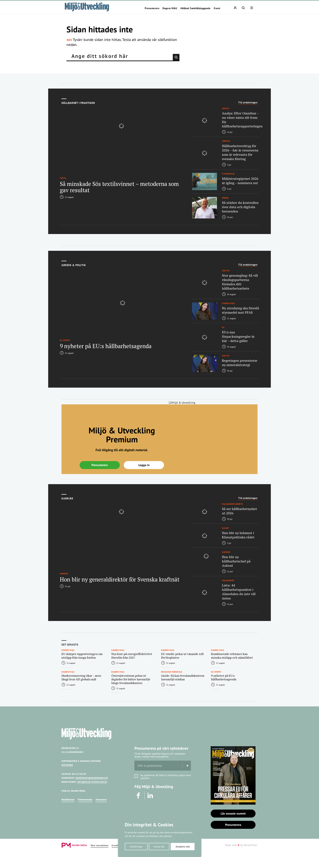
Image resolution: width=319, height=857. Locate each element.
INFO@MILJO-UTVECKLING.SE (92, 782)
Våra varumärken (99, 845)
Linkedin (150, 795)
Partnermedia (85, 799)
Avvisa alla (159, 846)
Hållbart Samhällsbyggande (195, 8)
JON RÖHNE (67, 765)
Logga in (144, 465)
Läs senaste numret (233, 813)
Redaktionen (68, 799)
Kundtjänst (118, 845)
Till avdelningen (248, 102)
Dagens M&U (169, 8)
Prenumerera (152, 8)
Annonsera (101, 799)
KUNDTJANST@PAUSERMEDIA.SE (92, 778)
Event (217, 8)
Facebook (138, 795)
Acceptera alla (183, 846)
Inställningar (136, 846)
